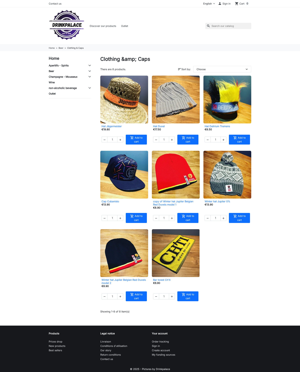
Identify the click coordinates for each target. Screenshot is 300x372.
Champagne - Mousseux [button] (63, 76)
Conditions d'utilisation (113, 345)
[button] (224, 3)
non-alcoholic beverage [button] (63, 88)
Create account (161, 350)
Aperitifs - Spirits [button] (59, 65)
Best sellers (55, 350)
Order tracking (160, 341)
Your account (160, 333)
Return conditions (110, 354)
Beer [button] (51, 71)
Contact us (55, 3)
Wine (52, 82)
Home (54, 58)
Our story (105, 350)
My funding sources (163, 354)
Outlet (124, 25)
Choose (223, 69)
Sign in (156, 345)
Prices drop (55, 341)
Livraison (105, 341)
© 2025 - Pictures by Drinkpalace (150, 369)
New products (57, 345)
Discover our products (103, 25)
